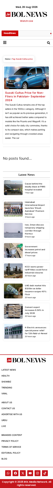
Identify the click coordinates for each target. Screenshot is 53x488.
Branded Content (11, 435)
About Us (6, 402)
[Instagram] (37, 473)
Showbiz (6, 381)
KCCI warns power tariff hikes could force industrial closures (36, 269)
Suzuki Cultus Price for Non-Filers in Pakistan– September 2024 (25, 96)
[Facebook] (15, 473)
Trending (6, 387)
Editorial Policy (10, 453)
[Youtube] (30, 473)
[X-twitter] (23, 473)
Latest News (8, 370)
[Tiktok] (45, 473)
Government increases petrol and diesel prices (35, 249)
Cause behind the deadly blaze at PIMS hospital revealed (35, 186)
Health (5, 375)
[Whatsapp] (8, 473)
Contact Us (8, 408)
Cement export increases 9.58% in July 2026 (34, 310)
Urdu (4, 420)
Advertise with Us (11, 414)
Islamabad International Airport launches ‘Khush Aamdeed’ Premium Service (35, 208)
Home (7, 59)
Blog (4, 458)
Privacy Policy (10, 441)
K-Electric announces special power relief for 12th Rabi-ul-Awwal (36, 330)
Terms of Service (11, 447)
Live (3, 426)
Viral (4, 393)
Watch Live (26, 21)
